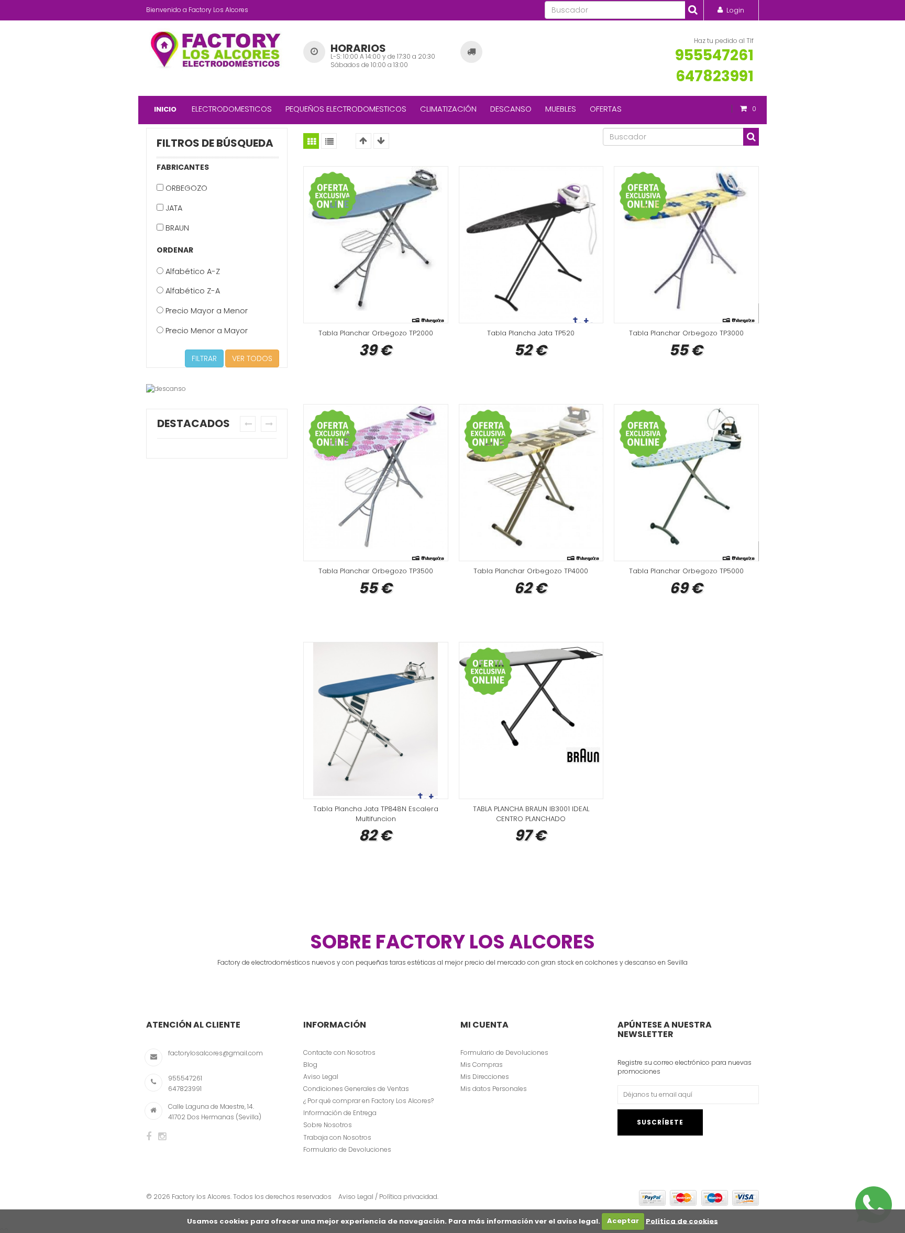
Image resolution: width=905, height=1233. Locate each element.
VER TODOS (252, 358)
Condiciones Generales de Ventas (356, 1088)
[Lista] (329, 141)
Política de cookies (682, 1221)
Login (735, 10)
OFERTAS (606, 108)
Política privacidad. (408, 1196)
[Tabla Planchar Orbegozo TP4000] (531, 482)
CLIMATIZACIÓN (448, 108)
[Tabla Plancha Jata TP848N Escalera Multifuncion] (375, 720)
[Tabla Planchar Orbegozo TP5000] (686, 482)
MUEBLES (560, 108)
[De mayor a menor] (381, 141)
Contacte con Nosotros (339, 1052)
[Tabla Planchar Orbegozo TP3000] (686, 244)
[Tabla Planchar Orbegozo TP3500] (375, 482)
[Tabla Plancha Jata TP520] (531, 244)
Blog (310, 1064)
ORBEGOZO (185, 188)
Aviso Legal (320, 1076)
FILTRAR (204, 358)
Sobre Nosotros (327, 1124)
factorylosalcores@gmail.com (215, 1053)
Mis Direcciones (484, 1076)
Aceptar (623, 1221)
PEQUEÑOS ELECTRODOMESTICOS (345, 108)
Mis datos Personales (493, 1088)
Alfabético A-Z (191, 271)
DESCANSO (511, 108)
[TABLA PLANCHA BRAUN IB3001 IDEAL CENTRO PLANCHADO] (531, 720)
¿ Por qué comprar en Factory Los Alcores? (368, 1100)
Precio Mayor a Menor (205, 310)
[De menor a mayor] (363, 141)
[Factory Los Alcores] (217, 48)
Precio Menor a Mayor (205, 330)
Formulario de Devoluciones (347, 1149)
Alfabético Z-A (191, 291)
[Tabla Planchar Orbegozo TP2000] (375, 244)
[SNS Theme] (148, 1136)
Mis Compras (481, 1064)
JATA (172, 208)
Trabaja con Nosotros (337, 1137)
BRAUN (176, 228)
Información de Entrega (340, 1112)
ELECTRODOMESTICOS (232, 108)
